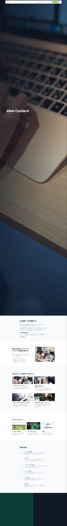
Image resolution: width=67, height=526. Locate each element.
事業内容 (10, 116)
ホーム (7, 116)
